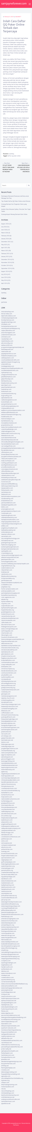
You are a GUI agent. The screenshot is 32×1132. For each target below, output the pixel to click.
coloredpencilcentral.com (9, 469)
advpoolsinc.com (6, 822)
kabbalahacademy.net (8, 530)
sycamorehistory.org (8, 980)
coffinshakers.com (7, 713)
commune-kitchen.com (8, 673)
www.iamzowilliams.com (9, 986)
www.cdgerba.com (7, 1013)
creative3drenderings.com (9, 872)
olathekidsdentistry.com (9, 517)
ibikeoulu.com (5, 711)
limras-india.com (6, 314)
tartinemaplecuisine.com (9, 730)
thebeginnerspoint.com (9, 627)
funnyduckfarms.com (8, 1057)
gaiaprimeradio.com (7, 738)
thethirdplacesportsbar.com (10, 998)
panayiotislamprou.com (9, 404)
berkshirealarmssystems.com (10, 496)
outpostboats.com (7, 606)
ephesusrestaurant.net (8, 1001)
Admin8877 (18, 16)
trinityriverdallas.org (8, 578)
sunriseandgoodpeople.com (10, 778)
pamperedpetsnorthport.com (10, 511)
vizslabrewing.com (7, 498)
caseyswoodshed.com (8, 830)
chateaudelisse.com (7, 408)
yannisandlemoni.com (8, 503)
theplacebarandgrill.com (9, 818)
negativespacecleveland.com (10, 774)
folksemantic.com (7, 490)
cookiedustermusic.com (9, 788)
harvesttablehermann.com (10, 444)
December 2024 (5, 259)
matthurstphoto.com (8, 1036)
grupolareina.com (7, 425)
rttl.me (3, 1089)
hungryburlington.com (8, 725)
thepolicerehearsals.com (9, 641)
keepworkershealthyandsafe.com (12, 368)
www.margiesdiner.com (8, 937)
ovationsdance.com (7, 568)
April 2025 (4, 247)
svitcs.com (4, 841)
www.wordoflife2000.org (9, 484)
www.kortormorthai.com (9, 921)
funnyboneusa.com (7, 786)
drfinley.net (5, 1066)
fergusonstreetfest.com (9, 1032)
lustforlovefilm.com (7, 677)
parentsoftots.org (7, 870)
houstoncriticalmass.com (9, 637)
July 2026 (4, 227)
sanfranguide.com (7, 631)
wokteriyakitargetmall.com (10, 547)
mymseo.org (5, 1080)
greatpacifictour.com (8, 803)
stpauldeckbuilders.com (9, 929)
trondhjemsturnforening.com (10, 1019)
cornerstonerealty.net (8, 982)
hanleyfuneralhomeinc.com (10, 519)
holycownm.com (6, 797)
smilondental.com (7, 532)
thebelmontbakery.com (8, 356)
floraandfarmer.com (7, 450)
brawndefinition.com (8, 660)
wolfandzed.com (6, 969)
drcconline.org (6, 816)
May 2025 (4, 244)
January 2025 (5, 256)
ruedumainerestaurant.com (10, 690)
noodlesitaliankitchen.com (9, 370)
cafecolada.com (6, 622)
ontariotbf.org (6, 364)
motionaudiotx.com (7, 1087)
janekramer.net (6, 732)
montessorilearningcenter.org (11, 1030)
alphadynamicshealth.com (9, 1051)
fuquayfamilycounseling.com (10, 1074)
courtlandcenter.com (8, 809)
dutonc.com (5, 742)
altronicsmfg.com (7, 343)
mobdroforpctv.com (7, 614)
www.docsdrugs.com (8, 935)
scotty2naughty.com (7, 700)
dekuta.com (5, 971)
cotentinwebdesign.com (9, 429)
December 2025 (5, 241)
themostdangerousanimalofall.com (12, 639)
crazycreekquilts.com (8, 664)
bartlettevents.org (7, 421)
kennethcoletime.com (8, 723)
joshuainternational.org (9, 895)
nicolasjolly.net (6, 679)
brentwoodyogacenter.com (10, 954)
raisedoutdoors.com (8, 475)
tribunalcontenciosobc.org (10, 648)
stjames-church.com (7, 698)
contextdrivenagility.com (9, 709)
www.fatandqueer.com (8, 923)
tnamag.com (5, 851)
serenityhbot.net (6, 893)
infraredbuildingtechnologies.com (12, 442)
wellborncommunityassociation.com (13, 410)
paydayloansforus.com (8, 354)
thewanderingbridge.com (9, 719)
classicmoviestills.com (8, 620)
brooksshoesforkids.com (9, 853)
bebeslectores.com (7, 435)
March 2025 (4, 250)
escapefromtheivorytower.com (11, 456)
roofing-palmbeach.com (9, 463)
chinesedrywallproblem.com (10, 780)
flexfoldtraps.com (7, 916)
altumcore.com (6, 847)
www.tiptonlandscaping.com (10, 956)
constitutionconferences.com (10, 837)
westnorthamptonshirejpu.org (11, 414)
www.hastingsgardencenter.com (11, 988)
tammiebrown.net (7, 740)
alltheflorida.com (6, 1038)
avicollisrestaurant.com (8, 814)
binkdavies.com (6, 667)
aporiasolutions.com (8, 858)
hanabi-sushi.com (7, 967)
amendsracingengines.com (10, 919)
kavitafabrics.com (7, 793)
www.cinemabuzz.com (8, 973)
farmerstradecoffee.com (9, 874)
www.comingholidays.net (9, 629)
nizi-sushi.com (5, 734)
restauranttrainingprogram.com (11, 555)
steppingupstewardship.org (10, 958)
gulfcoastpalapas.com (8, 862)
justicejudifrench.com (8, 717)
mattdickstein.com (7, 883)
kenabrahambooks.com (9, 671)
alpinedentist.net (6, 398)
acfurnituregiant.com (8, 333)
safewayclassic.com (7, 358)
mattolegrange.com (7, 746)
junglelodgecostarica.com (9, 748)
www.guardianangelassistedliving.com (13, 1017)
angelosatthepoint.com (8, 824)
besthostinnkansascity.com (10, 1095)
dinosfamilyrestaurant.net (9, 440)
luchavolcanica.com (7, 795)
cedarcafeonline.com (8, 330)
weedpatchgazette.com (8, 505)
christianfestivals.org (8, 751)
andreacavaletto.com (8, 591)
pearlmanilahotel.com (8, 387)
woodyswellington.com (8, 1003)
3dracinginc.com (6, 635)
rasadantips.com (6, 339)
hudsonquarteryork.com (9, 1009)
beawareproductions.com (9, 706)
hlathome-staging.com (8, 545)
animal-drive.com (6, 849)
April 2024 (4, 283)
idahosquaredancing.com (9, 486)
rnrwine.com (5, 1070)
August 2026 (5, 224)
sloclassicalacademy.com (9, 650)
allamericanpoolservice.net (10, 557)
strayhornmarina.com (8, 656)
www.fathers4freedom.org (10, 904)
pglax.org (4, 772)
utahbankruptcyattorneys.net (10, 480)
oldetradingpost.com (8, 431)
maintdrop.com (6, 389)
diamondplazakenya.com (9, 1022)
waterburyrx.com (6, 820)
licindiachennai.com (7, 320)
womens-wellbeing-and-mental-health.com (15, 564)
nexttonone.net (6, 891)
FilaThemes (16, 1125)
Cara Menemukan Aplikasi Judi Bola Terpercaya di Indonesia (23, 167)
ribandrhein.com (6, 570)
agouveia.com (5, 1076)
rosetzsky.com (6, 692)
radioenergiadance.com (9, 400)
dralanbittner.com (7, 501)
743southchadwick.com (9, 459)
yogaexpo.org (5, 587)
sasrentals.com (6, 536)
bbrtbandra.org (6, 381)
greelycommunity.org (8, 688)
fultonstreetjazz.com (8, 419)
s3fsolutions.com (6, 452)
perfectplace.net (6, 580)
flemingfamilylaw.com (8, 1068)
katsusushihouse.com (8, 685)
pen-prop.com (5, 900)
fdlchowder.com (6, 940)
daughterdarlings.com (8, 322)
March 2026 (4, 233)
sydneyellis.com (6, 551)
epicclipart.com (6, 385)
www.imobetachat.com (8, 881)
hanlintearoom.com (7, 1055)
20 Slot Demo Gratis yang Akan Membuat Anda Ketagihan (8, 167)
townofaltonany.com (8, 769)
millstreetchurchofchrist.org (10, 1045)
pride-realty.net (6, 1049)
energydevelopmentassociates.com (12, 448)
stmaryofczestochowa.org (9, 715)
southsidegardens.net (8, 992)
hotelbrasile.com (6, 417)
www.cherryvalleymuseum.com (11, 427)
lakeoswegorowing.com (9, 1072)
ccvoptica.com (5, 961)
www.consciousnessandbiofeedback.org (14, 984)
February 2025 (5, 253)
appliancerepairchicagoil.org (10, 362)
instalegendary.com (7, 366)
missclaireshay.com (7, 312)
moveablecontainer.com (9, 423)
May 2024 (4, 280)
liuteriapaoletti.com (7, 776)
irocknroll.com (6, 482)
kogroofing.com (6, 396)
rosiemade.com (6, 513)
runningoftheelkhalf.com (9, 908)
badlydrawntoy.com (7, 885)
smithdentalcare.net (7, 1097)
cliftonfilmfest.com (7, 471)
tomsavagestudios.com (8, 561)
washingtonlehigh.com (8, 963)
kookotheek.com (6, 402)
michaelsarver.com (7, 540)
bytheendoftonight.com (9, 608)
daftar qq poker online (14, 156)
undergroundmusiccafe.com (10, 1099)
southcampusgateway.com (10, 406)
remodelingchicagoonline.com (11, 952)
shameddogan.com (7, 868)
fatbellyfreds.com (7, 1005)
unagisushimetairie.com (9, 375)
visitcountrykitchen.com (9, 753)
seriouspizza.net (6, 843)
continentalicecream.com (9, 662)
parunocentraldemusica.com (10, 1015)
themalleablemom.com (8, 721)
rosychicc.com (5, 604)
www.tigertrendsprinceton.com (11, 902)
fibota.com (4, 1011)
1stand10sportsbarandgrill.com (11, 524)
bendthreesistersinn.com (9, 782)
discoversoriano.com (8, 625)
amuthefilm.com (6, 675)
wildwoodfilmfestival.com (9, 412)
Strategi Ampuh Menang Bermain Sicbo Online (14, 214)
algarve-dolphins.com (8, 755)
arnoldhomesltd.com (8, 467)
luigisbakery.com (6, 965)
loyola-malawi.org (7, 601)
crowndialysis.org (7, 553)
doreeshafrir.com (6, 702)
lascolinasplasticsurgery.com (10, 946)
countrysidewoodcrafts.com (10, 360)
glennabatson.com (7, 654)
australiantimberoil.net (8, 438)
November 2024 (6, 262)
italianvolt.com (6, 494)
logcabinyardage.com (8, 877)
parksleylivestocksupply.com (10, 593)
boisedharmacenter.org (8, 595)
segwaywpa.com (6, 860)
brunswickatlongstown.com (10, 727)
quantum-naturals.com (8, 1028)
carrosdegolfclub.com (8, 446)
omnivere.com (6, 337)
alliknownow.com (7, 643)
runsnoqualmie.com (7, 933)
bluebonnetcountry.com (9, 383)
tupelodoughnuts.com (8, 515)
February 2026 (5, 235)
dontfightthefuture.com (9, 465)
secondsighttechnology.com (10, 538)
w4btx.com (4, 526)
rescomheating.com (7, 1091)
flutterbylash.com (7, 1053)
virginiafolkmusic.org (8, 566)
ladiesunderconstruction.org (10, 433)
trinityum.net (5, 994)
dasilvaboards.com (7, 652)
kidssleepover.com (7, 349)
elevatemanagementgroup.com (11, 1061)
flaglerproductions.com (9, 658)
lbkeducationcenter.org (8, 576)
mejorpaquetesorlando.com (10, 522)
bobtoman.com (6, 391)
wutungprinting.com (8, 761)
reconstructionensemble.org (10, 790)
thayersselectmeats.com (9, 856)
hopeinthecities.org (7, 610)
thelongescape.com (7, 744)
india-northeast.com (7, 461)
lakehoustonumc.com (8, 887)
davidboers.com (6, 879)
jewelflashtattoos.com (8, 377)
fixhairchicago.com (7, 832)
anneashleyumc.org (7, 925)
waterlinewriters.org (8, 866)
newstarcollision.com (8, 534)
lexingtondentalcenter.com (10, 549)
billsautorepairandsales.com (10, 1026)
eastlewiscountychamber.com (10, 646)
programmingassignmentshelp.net (12, 347)
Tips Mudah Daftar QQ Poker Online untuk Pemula (15, 201)
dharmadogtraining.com (9, 1085)
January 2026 (5, 238)
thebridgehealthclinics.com (10, 864)
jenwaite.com (5, 1059)
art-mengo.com (6, 736)
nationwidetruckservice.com (10, 799)
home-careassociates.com (9, 589)
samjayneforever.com (14, 3)
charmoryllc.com (6, 633)
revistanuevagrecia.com (9, 696)
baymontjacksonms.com (9, 767)
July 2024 (4, 274)
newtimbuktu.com (7, 341)
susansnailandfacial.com (9, 898)
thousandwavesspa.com (9, 807)
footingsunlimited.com (8, 931)
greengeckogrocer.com (8, 543)
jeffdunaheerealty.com (8, 910)
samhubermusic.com (8, 1101)
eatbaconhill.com (6, 345)
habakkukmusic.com (8, 889)
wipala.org (4, 599)
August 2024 (5, 271)
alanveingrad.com (7, 757)
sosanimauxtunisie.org (8, 393)
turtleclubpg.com (6, 801)
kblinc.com (4, 507)
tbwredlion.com (6, 1024)
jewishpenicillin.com (7, 559)
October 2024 (5, 265)
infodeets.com (6, 324)
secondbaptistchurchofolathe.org (12, 1078)
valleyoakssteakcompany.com (10, 828)
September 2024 (6, 268)
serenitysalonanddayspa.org (10, 328)
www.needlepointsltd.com (9, 942)
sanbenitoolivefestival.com (10, 618)
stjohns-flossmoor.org (8, 784)
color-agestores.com (8, 597)
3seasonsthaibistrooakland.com (11, 583)
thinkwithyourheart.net (8, 477)
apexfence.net (5, 1103)
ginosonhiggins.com (8, 759)
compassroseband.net (8, 845)
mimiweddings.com (7, 1093)
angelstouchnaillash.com (9, 528)
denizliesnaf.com (6, 835)
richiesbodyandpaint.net (9, 318)
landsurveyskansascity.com (10, 927)
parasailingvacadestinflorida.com (12, 1047)
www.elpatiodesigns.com (9, 1007)
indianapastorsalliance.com (10, 826)
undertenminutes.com (8, 335)
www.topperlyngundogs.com (10, 906)
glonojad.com (5, 694)
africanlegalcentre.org (8, 683)
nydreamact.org (6, 372)
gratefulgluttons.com (8, 612)
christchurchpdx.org (8, 669)
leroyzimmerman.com (8, 1064)
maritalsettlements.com (9, 763)
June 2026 (4, 230)
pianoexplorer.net (7, 990)
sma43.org (4, 950)
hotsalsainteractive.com (9, 326)
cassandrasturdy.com (8, 616)
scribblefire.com (6, 585)
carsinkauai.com (6, 1043)
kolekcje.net (5, 572)
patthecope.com (6, 839)
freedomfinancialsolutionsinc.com (12, 914)
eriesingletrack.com (7, 509)
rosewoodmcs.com (7, 977)
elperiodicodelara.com (8, 316)
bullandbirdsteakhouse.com (10, 944)
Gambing (11, 154)
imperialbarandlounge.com (10, 473)
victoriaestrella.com (7, 805)
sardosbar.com (6, 492)
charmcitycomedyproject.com (11, 704)
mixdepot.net (5, 975)
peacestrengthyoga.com (9, 912)
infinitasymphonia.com (8, 681)
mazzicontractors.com (8, 996)
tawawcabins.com (7, 488)
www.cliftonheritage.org (9, 948)
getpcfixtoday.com (7, 379)
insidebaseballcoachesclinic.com (11, 1040)
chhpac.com (5, 1082)
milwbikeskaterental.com (9, 765)
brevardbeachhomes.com (9, 454)
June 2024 (4, 277)
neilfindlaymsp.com (7, 811)
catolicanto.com (6, 574)
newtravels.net (6, 351)
